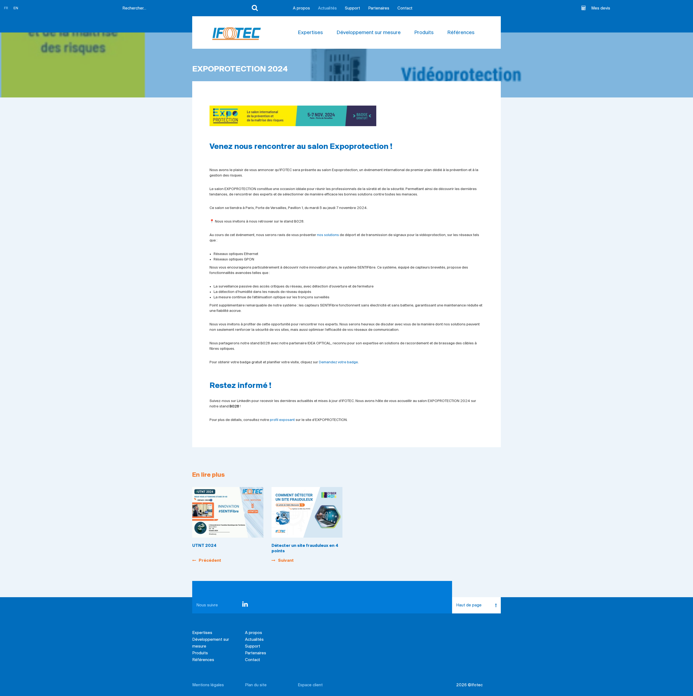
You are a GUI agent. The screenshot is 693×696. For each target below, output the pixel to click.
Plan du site (256, 685)
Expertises (310, 32)
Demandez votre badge (338, 362)
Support (352, 8)
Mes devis (600, 8)
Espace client (310, 685)
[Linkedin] (245, 605)
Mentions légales (208, 685)
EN (16, 8)
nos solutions (328, 235)
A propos (301, 8)
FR (6, 8)
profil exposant (282, 420)
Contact (405, 8)
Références (461, 32)
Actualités (327, 8)
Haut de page (469, 605)
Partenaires (378, 8)
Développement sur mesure (368, 32)
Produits (424, 32)
